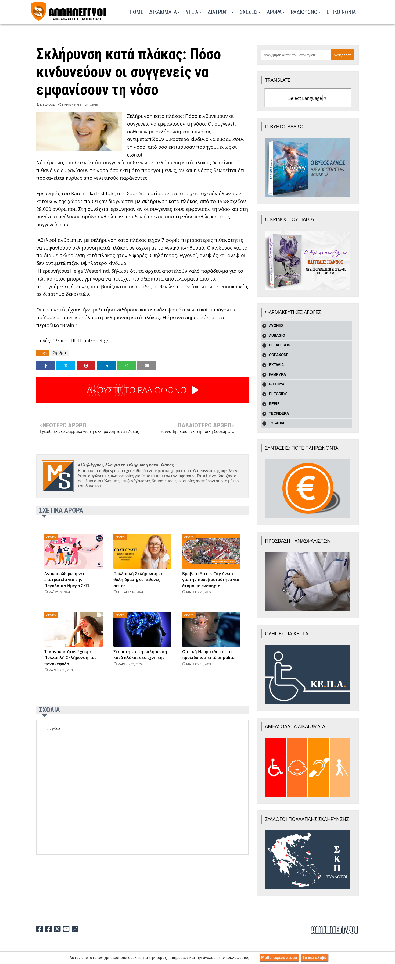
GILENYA (276, 384)
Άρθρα (59, 352)
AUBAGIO (277, 336)
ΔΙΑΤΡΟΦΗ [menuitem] (219, 12)
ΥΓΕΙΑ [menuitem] (192, 12)
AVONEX (276, 326)
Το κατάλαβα (314, 957)
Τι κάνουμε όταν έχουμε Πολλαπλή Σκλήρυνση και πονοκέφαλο (70, 657)
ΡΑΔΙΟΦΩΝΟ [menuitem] (304, 12)
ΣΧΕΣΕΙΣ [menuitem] (249, 12)
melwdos (47, 104)
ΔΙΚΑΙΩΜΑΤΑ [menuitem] (163, 12)
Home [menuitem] (136, 12)
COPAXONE (279, 355)
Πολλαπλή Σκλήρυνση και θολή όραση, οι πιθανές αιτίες (139, 579)
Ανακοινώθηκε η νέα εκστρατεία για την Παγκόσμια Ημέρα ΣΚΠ (66, 579)
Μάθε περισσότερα (279, 957)
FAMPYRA (277, 375)
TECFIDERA (279, 414)
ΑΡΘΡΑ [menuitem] (274, 12)
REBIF (274, 404)
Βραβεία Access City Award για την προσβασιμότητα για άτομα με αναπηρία (210, 579)
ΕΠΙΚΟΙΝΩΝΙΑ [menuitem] (341, 12)
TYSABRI (276, 423)
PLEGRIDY (278, 394)
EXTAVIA (276, 365)
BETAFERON (279, 345)
